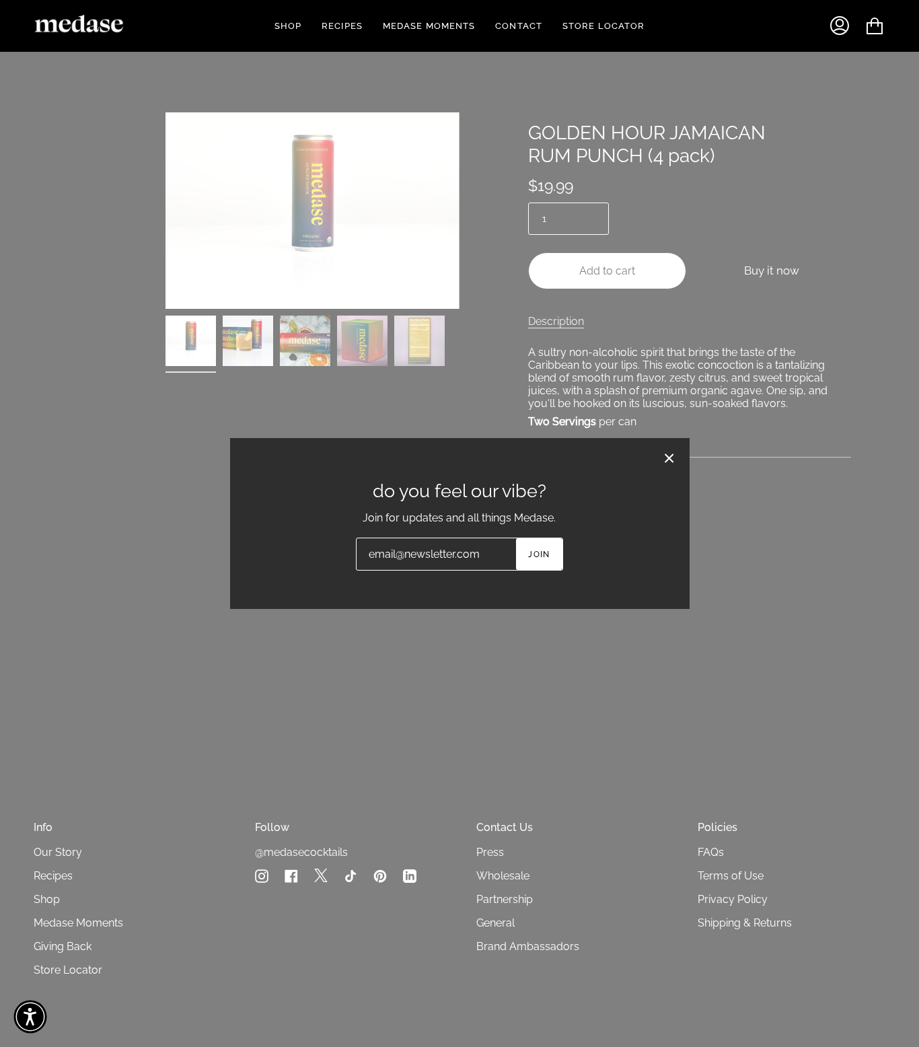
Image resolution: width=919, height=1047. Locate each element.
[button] (30, 1017)
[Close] (669, 458)
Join (539, 554)
